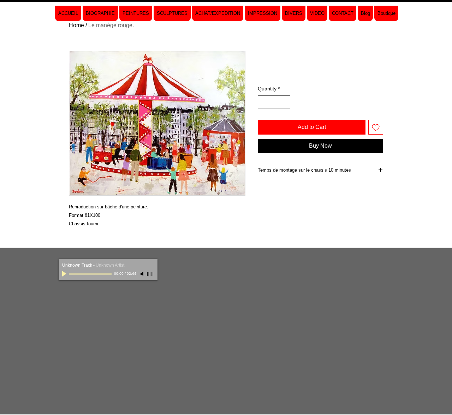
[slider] (150, 274)
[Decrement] (263, 102)
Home (76, 25)
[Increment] (284, 102)
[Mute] (142, 273)
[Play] (65, 274)
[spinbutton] (274, 102)
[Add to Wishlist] (375, 127)
